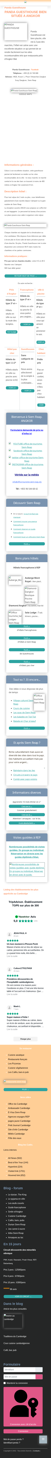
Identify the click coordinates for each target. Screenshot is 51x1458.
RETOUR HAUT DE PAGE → (25, 276)
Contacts (36, 1451)
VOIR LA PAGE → (27, 324)
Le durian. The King (17, 1195)
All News (12, 1158)
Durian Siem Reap (16, 1224)
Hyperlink (12, 1167)
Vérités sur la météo (27, 474)
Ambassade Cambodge (19, 1108)
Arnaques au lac (15, 1237)
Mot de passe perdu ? (14, 1439)
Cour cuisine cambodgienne (17, 1343)
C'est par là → (27, 814)
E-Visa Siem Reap (16, 1112)
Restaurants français (17, 1059)
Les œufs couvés (16, 1203)
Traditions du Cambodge (15, 1336)
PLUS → (27, 544)
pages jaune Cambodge (19, 1121)
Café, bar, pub (10, 1350)
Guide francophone (17, 1207)
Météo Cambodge (16, 1134)
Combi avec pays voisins (25, 779)
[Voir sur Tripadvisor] (9, 934)
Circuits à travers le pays (25, 774)
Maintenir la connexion (17, 1383)
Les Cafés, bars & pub (18, 1072)
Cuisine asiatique (16, 1055)
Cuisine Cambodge (17, 1216)
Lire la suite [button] (12, 956)
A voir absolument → (27, 823)
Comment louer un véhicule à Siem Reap (29, 537)
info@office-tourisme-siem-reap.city (27, 482)
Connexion (23, 1431)
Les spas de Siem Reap (24, 712)
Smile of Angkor (15, 1212)
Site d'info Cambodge (18, 1129)
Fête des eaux (14, 1138)
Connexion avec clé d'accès (23, 1424)
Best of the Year (15, 1162)
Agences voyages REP (19, 1117)
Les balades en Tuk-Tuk (24, 716)
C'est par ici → (27, 806)
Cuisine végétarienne (18, 1068)
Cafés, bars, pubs (16, 1220)
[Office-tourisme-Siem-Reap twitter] (27, 459)
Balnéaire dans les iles (24, 770)
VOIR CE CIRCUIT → (23, 1296)
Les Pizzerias (14, 1063)
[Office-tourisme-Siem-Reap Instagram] (27, 466)
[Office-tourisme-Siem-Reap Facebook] (27, 452)
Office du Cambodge (18, 1104)
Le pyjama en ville (16, 1199)
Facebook (35, 70)
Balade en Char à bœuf (24, 721)
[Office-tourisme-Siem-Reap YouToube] (27, 445)
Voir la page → (11, 332)
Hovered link (14, 1175)
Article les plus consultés (15, 1309)
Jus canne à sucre (16, 1229)
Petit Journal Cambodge (19, 1125)
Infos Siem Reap (16, 1233)
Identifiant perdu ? (12, 1443)
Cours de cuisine (21, 708)
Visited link (13, 1171)
